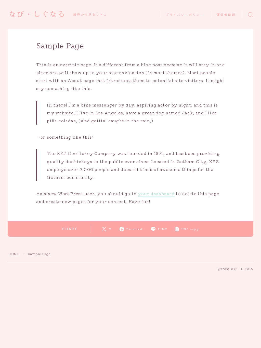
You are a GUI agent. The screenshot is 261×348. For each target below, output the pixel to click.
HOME (13, 253)
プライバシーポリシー (184, 15)
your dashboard (156, 193)
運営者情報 (226, 15)
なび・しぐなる (37, 14)
